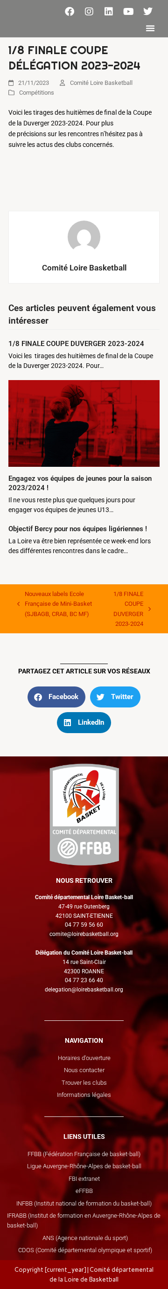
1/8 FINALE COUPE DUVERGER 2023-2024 (76, 344)
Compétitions (36, 92)
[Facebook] (69, 11)
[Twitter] (148, 11)
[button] (150, 28)
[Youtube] (128, 11)
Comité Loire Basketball (101, 82)
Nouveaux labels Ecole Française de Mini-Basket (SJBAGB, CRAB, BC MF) (54, 603)
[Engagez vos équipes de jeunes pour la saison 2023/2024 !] (84, 422)
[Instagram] (89, 11)
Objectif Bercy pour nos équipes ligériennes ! (77, 529)
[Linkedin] (108, 11)
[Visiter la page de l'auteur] (84, 236)
